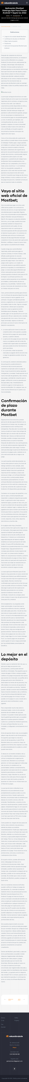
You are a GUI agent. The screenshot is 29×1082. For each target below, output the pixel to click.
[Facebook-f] (14, 1068)
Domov (8, 16)
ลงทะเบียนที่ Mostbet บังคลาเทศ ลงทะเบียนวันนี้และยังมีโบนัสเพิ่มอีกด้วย (20, 999)
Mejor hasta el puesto (10, 41)
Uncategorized (16, 16)
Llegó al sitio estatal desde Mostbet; (15, 37)
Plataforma (7, 43)
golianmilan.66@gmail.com (14, 1061)
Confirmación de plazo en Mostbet (14, 39)
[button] (14, 1047)
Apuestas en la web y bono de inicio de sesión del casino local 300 (8, 999)
